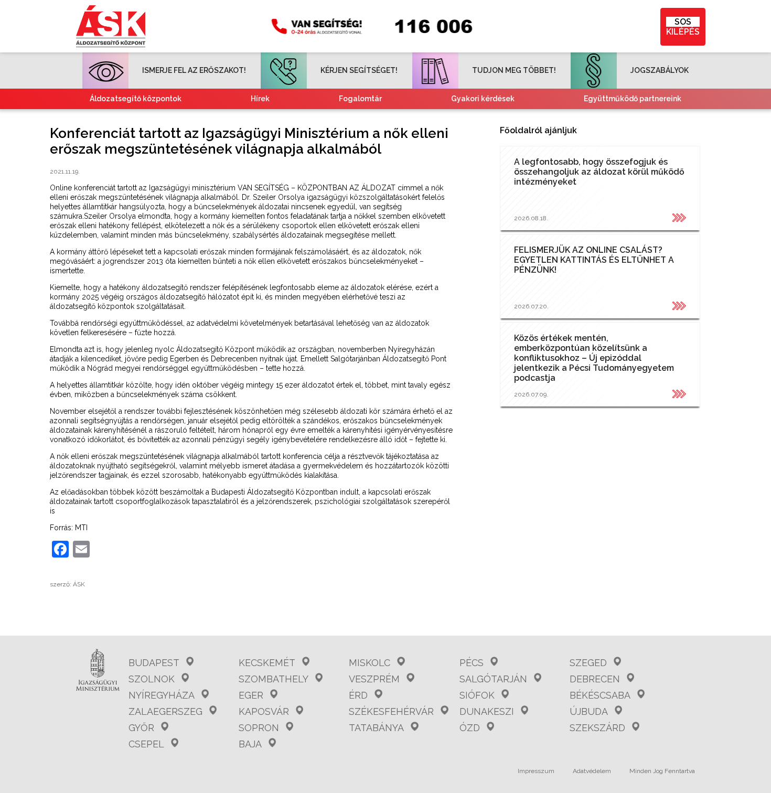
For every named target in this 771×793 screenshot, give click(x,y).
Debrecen (595, 678)
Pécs (471, 662)
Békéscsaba (600, 695)
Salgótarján (493, 678)
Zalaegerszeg (165, 711)
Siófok (477, 695)
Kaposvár (264, 711)
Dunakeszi (486, 711)
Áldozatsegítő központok (135, 98)
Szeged (588, 662)
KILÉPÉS (683, 27)
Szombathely (273, 678)
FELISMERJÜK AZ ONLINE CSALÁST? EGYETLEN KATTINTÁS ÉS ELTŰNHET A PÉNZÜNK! (594, 260)
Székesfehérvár (391, 711)
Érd (358, 695)
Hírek (260, 98)
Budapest (153, 662)
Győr (141, 727)
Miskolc (369, 662)
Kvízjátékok (476, 119)
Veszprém (374, 678)
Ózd (469, 727)
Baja (250, 743)
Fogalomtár (360, 98)
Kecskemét (267, 662)
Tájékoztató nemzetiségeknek (330, 119)
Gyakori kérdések (483, 98)
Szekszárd (597, 727)
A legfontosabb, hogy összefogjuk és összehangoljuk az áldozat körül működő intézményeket (599, 172)
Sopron (259, 727)
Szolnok (151, 678)
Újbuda (589, 711)
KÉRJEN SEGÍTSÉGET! (359, 70)
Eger (251, 695)
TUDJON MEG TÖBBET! (514, 70)
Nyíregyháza (161, 695)
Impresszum (536, 771)
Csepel (146, 743)
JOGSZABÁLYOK (659, 70)
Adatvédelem (592, 771)
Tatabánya (376, 727)
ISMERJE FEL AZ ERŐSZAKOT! (194, 70)
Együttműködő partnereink (632, 98)
